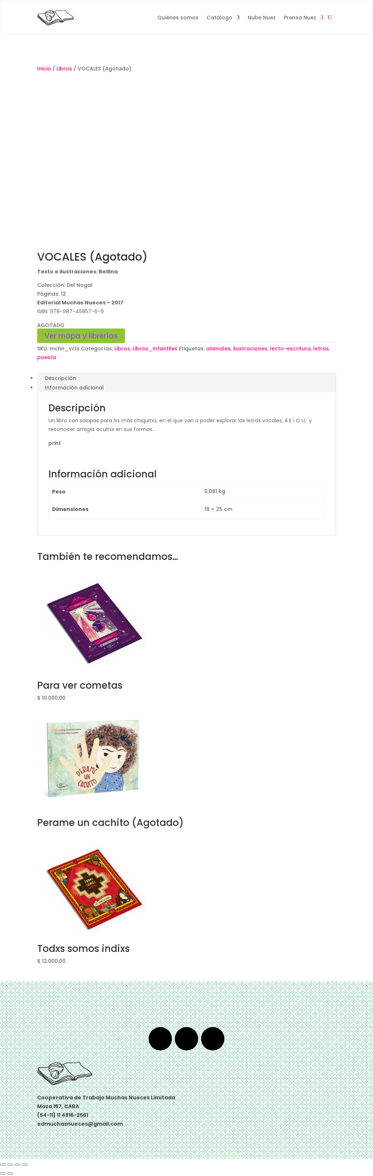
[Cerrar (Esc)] (25, 1165)
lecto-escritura (290, 348)
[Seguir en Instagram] (212, 1038)
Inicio (44, 68)
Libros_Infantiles (155, 348)
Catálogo (219, 17)
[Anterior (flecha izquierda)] (3, 1173)
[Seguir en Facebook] (160, 1038)
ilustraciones (250, 348)
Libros (64, 68)
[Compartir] (17, 1165)
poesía (46, 357)
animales (218, 348)
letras (321, 348)
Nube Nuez (262, 17)
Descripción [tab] (60, 378)
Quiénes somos (178, 17)
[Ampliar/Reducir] (3, 1165)
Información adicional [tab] (74, 387)
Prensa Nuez (300, 17)
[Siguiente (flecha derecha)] (10, 1173)
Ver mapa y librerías (81, 336)
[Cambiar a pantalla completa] (10, 1165)
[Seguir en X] (186, 1038)
